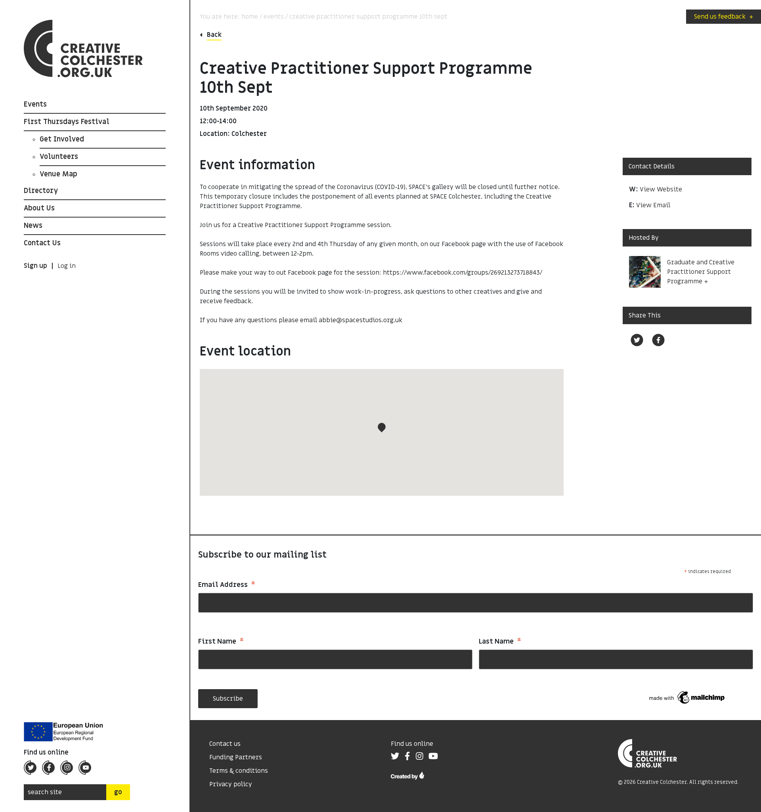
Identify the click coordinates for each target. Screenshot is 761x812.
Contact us (225, 743)
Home (249, 16)
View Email (653, 205)
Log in (66, 266)
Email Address (227, 585)
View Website (661, 189)
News (33, 225)
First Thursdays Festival (66, 121)
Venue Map (58, 174)
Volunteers (59, 156)
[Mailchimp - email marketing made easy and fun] (687, 697)
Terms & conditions (238, 770)
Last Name (500, 641)
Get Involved (62, 139)
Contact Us (42, 243)
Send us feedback (723, 16)
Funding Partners (235, 757)
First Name (221, 641)
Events (35, 104)
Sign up (35, 266)
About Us (39, 208)
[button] (382, 427)
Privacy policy (230, 784)
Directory (41, 190)
